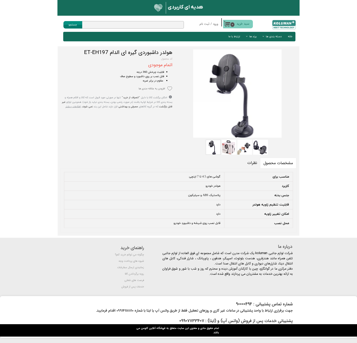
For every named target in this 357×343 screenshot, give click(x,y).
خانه (290, 36)
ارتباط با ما (234, 36)
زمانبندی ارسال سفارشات (130, 267)
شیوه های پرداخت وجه (131, 261)
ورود (215, 24)
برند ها (253, 36)
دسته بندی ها (274, 36)
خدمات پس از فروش (132, 286)
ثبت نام (204, 24)
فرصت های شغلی (134, 280)
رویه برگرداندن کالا (134, 274)
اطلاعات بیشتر (73, 106)
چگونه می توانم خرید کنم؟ (129, 254)
